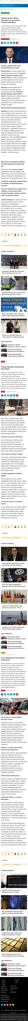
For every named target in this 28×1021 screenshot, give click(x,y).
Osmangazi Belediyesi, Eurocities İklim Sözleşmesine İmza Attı (13, 272)
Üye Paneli (12, 986)
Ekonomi (17, 980)
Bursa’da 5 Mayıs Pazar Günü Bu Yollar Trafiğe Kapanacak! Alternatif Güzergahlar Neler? (13, 315)
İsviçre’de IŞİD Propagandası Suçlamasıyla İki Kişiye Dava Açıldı (13, 585)
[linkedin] (14, 43)
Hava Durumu (4, 995)
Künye (11, 1010)
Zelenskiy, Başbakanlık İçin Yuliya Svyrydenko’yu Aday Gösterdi (13, 564)
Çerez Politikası (22, 1010)
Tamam (25, 1019)
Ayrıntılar (20, 1019)
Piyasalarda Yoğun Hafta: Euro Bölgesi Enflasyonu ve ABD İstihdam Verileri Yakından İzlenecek (14, 934)
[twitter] (5, 43)
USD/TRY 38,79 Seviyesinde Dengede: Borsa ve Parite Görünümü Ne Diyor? (11, 891)
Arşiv (11, 990)
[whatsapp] (8, 43)
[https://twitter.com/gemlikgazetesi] (5, 1005)
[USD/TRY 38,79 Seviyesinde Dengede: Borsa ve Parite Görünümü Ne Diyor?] (14, 881)
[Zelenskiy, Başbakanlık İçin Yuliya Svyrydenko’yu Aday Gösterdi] (14, 554)
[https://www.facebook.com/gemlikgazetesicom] (2, 1005)
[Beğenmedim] (12, 232)
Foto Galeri (3, 986)
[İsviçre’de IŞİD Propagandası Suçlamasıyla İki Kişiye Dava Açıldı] (14, 575)
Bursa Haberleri (10, 9)
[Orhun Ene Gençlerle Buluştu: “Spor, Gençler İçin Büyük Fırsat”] (14, 326)
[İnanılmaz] (22, 232)
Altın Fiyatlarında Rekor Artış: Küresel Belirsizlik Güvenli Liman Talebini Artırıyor (13, 955)
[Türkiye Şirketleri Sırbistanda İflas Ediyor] (14, 407)
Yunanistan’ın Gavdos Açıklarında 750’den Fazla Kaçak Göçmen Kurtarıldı (13, 628)
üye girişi (16, 245)
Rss (2, 1010)
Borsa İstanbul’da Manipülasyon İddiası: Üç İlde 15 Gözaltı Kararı (12, 912)
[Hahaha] (18, 232)
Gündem (4, 982)
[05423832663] (13, 1005)
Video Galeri (4, 988)
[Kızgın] (15, 232)
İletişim (16, 1010)
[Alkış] (5, 232)
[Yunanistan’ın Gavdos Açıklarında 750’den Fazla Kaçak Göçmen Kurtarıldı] (14, 618)
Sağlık (16, 982)
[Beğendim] (2, 232)
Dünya (3, 980)
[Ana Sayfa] (1, 9)
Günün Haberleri (14, 988)
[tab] (4, 241)
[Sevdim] (8, 232)
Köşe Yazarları (4, 990)
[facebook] (2, 43)
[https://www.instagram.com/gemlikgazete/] (7, 1005)
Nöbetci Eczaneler (5, 999)
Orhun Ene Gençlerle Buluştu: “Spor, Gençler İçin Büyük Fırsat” (13, 336)
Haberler (4, 9)
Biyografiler (3, 992)
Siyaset (3, 984)
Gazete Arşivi (13, 992)
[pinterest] (17, 43)
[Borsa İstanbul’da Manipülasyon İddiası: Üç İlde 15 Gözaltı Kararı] (14, 902)
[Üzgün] (25, 232)
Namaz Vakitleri (4, 1001)
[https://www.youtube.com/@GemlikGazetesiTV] (10, 1005)
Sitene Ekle (7, 1010)
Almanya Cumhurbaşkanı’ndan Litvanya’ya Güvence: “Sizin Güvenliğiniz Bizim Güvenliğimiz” (13, 607)
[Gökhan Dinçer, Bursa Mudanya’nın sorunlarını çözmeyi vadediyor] (14, 54)
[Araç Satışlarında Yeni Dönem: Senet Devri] (14, 706)
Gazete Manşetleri (5, 997)
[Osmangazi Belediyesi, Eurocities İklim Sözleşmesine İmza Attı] (14, 262)
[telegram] (11, 43)
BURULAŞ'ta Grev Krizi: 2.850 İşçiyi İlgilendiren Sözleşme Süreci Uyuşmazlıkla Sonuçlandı (13, 293)
